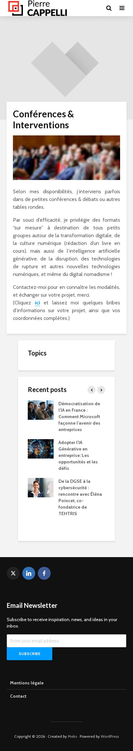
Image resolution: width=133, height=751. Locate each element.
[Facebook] (44, 573)
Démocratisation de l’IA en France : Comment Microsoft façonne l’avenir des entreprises (79, 416)
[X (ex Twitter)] (13, 573)
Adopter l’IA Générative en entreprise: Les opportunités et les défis (78, 455)
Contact (18, 696)
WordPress (110, 736)
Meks (72, 736)
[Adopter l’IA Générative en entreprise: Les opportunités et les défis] (41, 448)
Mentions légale (27, 683)
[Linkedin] (28, 573)
